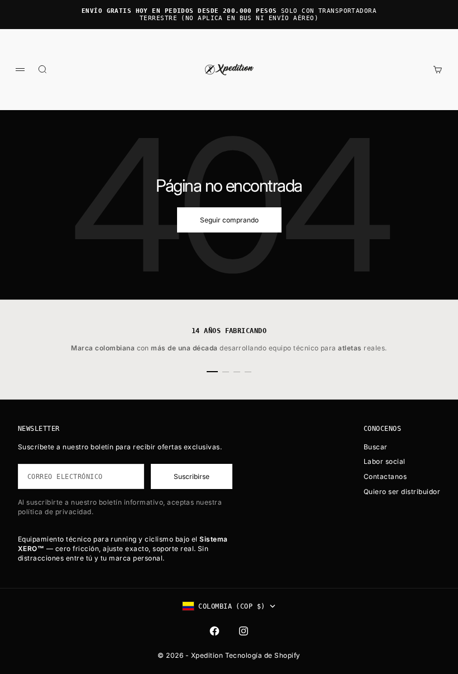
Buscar (376, 447)
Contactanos (385, 476)
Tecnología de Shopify (262, 655)
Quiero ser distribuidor (402, 491)
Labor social (384, 461)
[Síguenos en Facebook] (214, 631)
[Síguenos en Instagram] (243, 631)
